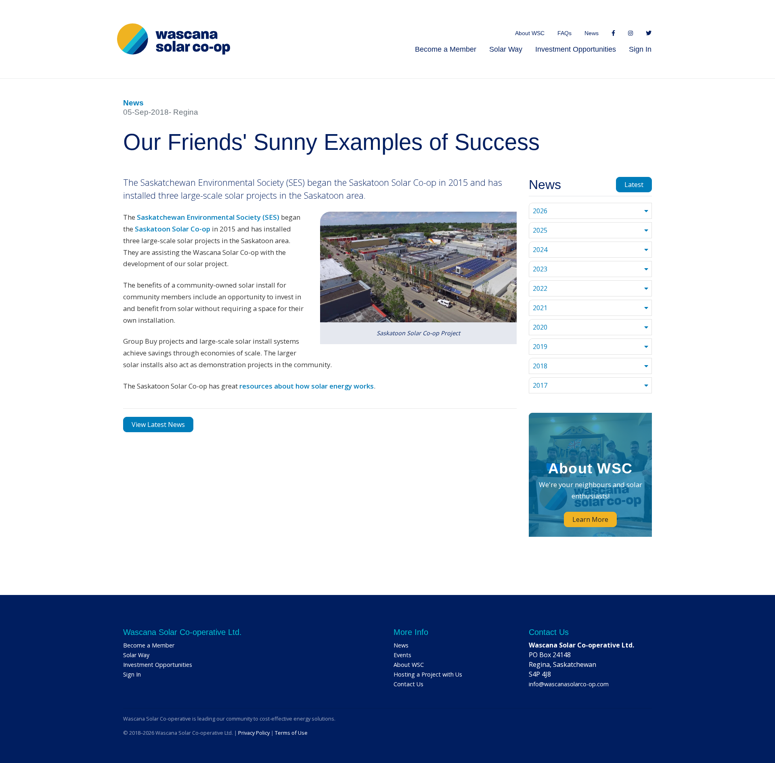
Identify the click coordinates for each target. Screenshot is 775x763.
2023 (540, 269)
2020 (540, 327)
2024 (540, 249)
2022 (540, 288)
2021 (540, 307)
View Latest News (158, 424)
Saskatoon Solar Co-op (172, 228)
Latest (633, 184)
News (591, 33)
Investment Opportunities (575, 49)
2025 (540, 230)
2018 (540, 366)
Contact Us (408, 684)
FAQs (564, 33)
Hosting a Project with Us (428, 674)
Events (402, 655)
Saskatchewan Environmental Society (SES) (208, 217)
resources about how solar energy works (306, 386)
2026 (540, 210)
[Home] (173, 39)
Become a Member (445, 49)
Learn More (590, 519)
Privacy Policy (254, 732)
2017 (540, 385)
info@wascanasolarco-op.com (569, 684)
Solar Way (505, 49)
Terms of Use (291, 732)
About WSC (530, 33)
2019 (540, 346)
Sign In (640, 49)
